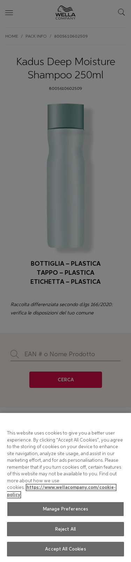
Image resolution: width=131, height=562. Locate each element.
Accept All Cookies (65, 549)
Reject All (65, 529)
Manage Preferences (65, 509)
